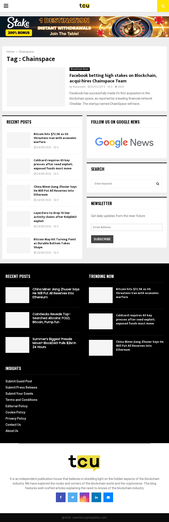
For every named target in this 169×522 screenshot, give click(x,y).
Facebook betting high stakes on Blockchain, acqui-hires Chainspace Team (113, 78)
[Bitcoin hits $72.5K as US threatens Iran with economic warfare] (18, 140)
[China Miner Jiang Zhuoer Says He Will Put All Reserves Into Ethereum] (18, 193)
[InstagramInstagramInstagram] (84, 497)
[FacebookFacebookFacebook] (61, 497)
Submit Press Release (21, 387)
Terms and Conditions (21, 400)
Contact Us (13, 424)
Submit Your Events (19, 393)
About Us (12, 431)
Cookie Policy (15, 412)
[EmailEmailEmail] (108, 497)
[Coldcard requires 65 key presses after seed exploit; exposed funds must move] (18, 166)
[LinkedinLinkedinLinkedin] (96, 497)
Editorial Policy (17, 406)
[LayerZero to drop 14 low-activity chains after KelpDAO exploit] (18, 219)
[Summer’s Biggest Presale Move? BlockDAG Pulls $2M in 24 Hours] (17, 345)
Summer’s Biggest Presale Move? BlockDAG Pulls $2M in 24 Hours (54, 343)
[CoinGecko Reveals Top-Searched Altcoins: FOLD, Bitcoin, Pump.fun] (17, 320)
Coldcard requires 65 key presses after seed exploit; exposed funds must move (53, 164)
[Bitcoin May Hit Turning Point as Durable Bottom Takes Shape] (18, 245)
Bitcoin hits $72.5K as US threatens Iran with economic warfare (55, 137)
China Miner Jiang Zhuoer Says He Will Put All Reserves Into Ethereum (55, 190)
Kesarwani (79, 86)
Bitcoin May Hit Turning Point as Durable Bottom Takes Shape (55, 243)
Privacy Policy (16, 418)
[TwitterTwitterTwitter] (72, 497)
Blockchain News (80, 69)
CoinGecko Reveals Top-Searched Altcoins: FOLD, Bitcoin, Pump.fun (52, 318)
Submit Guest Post (19, 381)
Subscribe (102, 239)
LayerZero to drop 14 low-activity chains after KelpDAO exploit (55, 216)
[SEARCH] (157, 183)
